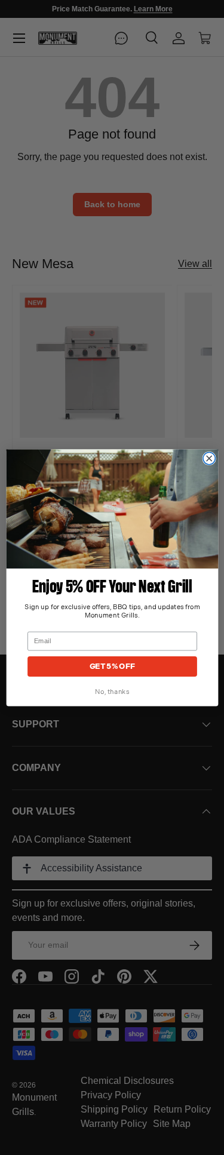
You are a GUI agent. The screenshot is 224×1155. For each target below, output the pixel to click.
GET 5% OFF (111, 666)
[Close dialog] (209, 458)
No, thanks (112, 691)
